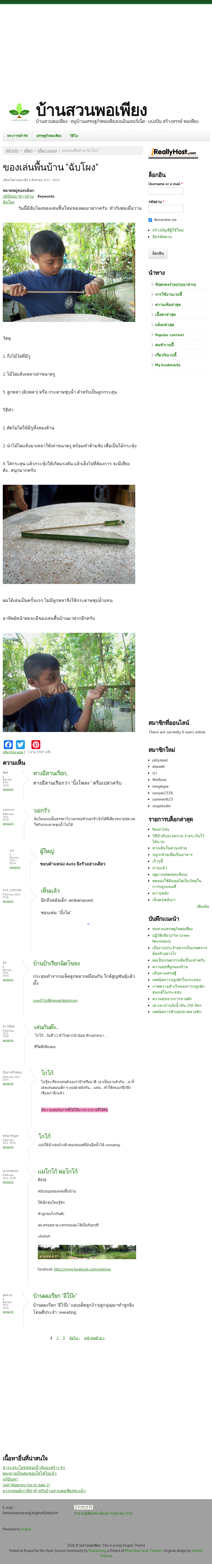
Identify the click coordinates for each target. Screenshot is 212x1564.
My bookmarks (168, 364)
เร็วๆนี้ (157, 861)
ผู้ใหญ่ (47, 851)
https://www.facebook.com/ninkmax (82, 1269)
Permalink (8, 789)
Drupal (26, 1529)
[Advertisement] (106, 48)
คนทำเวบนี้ (164, 344)
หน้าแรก (12, 150)
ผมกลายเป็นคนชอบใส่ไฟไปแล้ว (30, 1473)
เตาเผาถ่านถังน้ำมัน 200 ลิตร (177, 1005)
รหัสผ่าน (156, 202)
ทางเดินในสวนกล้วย (169, 848)
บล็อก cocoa (47, 150)
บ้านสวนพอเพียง (91, 109)
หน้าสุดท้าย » (94, 1338)
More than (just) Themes (143, 1550)
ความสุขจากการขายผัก (172, 998)
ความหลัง (160, 893)
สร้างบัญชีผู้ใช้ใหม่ (168, 230)
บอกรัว (42, 810)
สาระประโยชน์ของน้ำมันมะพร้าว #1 (34, 1467)
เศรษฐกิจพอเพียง (48, 135)
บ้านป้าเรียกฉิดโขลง (56, 963)
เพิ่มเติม (203, 906)
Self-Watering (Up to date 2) (26, 1484)
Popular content (169, 334)
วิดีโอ (74, 135)
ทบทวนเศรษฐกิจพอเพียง (172, 928)
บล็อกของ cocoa (13, 752)
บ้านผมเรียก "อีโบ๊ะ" (55, 1295)
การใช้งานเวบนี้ (168, 294)
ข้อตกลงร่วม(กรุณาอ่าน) (175, 284)
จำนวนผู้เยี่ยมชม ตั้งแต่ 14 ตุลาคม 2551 (103, 1513)
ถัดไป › (74, 1338)
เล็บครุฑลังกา (164, 899)
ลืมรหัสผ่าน (162, 236)
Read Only (160, 829)
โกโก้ (47, 1073)
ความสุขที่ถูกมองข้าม (170, 966)
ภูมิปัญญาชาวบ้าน (18, 196)
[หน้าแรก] (19, 112)
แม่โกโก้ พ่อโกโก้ (58, 1171)
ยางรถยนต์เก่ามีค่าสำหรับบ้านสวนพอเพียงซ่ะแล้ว (44, 1490)
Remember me (165, 219)
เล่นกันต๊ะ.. (46, 1027)
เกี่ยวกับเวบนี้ (166, 354)
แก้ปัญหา (10, 1479)
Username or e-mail (166, 184)
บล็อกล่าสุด (164, 324)
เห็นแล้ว (50, 890)
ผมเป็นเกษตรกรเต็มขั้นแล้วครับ (178, 960)
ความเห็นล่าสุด (168, 304)
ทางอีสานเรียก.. (50, 773)
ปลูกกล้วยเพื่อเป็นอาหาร (172, 854)
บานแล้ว (159, 867)
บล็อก (28, 150)
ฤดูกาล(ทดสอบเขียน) (169, 874)
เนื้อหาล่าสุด (165, 314)
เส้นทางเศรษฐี (164, 973)
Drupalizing (97, 1550)
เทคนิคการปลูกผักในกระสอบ (176, 979)
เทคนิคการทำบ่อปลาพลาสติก (177, 1011)
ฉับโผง (8, 202)
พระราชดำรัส (17, 135)
